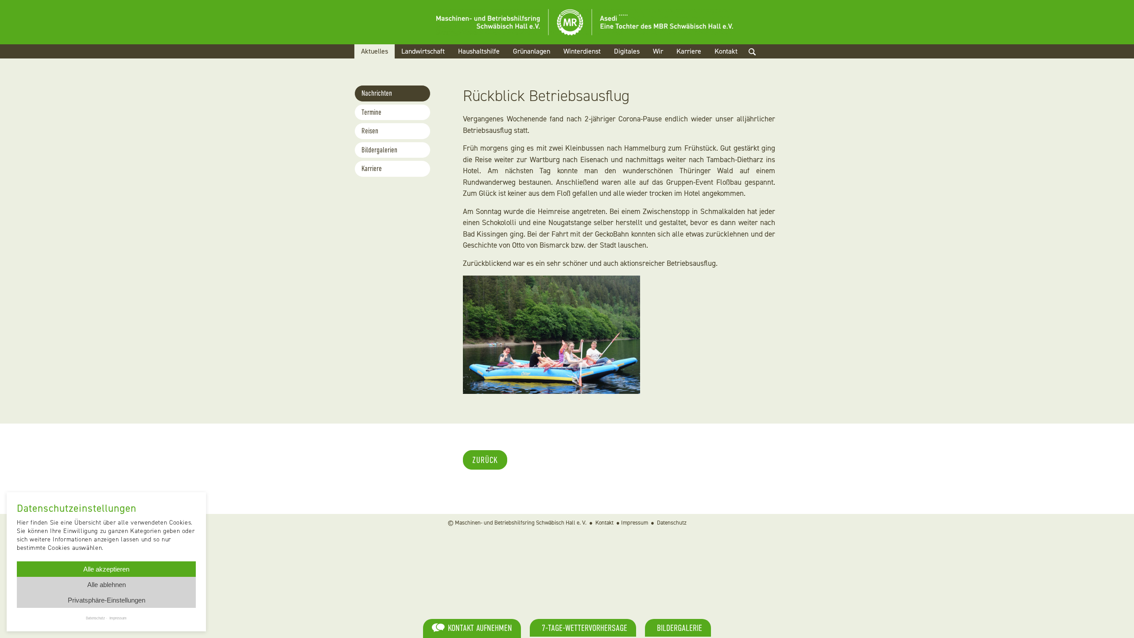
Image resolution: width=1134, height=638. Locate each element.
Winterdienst (582, 51)
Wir (658, 51)
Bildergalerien (379, 150)
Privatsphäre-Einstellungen (106, 600)
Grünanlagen (531, 51)
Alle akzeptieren (106, 569)
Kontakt (726, 51)
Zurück (485, 460)
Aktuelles (374, 51)
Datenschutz (672, 522)
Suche (760, 62)
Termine (371, 112)
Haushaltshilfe (479, 51)
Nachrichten (376, 93)
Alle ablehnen (106, 584)
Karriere (688, 51)
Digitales (627, 51)
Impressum (634, 522)
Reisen (369, 131)
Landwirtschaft (423, 51)
